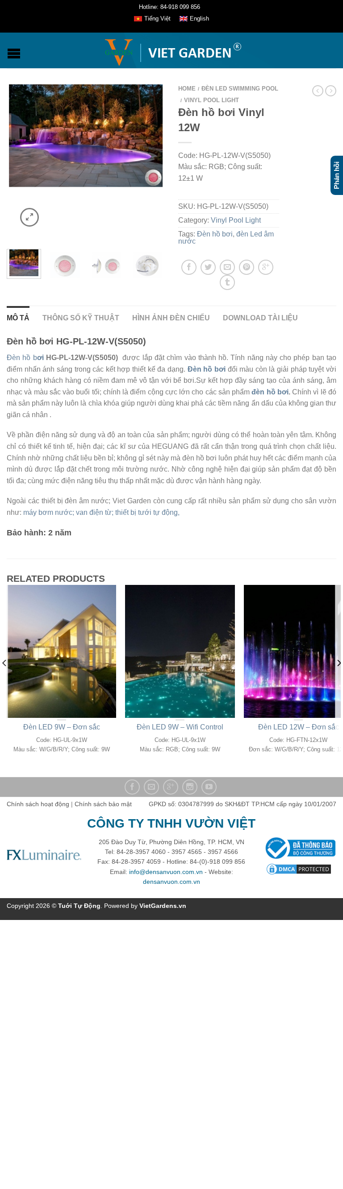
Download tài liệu (260, 318)
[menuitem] (152, 19)
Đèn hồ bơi (215, 234)
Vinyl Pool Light (211, 100)
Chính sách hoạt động (38, 804)
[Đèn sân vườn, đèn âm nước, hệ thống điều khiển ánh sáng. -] (172, 50)
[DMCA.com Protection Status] (298, 868)
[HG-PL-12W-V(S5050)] (65, 264)
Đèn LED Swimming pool (239, 88)
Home (187, 88)
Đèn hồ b (25, 357)
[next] (162, 264)
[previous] (4, 681)
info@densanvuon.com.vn (166, 871)
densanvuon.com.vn (171, 881)
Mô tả (18, 318)
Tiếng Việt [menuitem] (157, 18)
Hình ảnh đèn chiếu (171, 318)
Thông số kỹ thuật (80, 318)
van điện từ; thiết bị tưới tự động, (128, 512)
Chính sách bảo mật (103, 804)
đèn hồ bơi (270, 392)
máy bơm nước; (49, 512)
